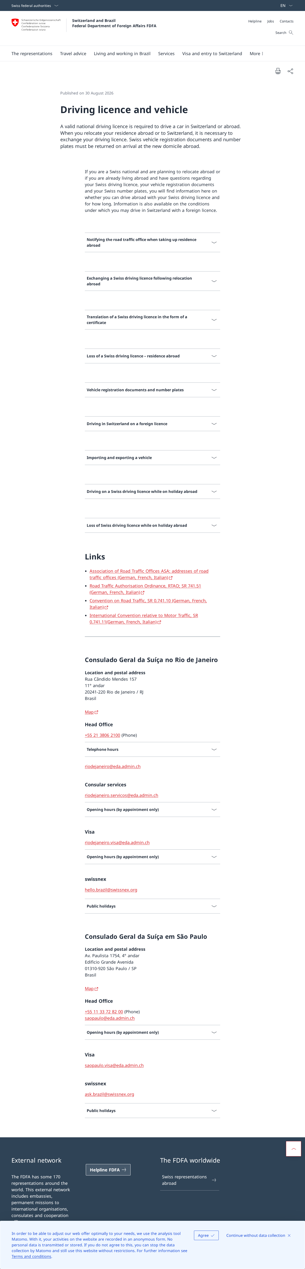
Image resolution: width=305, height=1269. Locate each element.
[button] (32, 53)
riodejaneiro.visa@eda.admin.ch (117, 842)
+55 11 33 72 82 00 (104, 1011)
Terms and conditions (31, 1256)
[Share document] (290, 71)
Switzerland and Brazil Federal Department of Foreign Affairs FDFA (114, 23)
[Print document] (278, 71)
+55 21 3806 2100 (102, 735)
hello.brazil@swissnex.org (111, 890)
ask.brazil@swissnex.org (109, 1094)
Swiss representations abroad (184, 1180)
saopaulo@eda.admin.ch (110, 1018)
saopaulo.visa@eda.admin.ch (114, 1065)
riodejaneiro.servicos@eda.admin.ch (121, 795)
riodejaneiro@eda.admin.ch (113, 766)
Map (89, 712)
